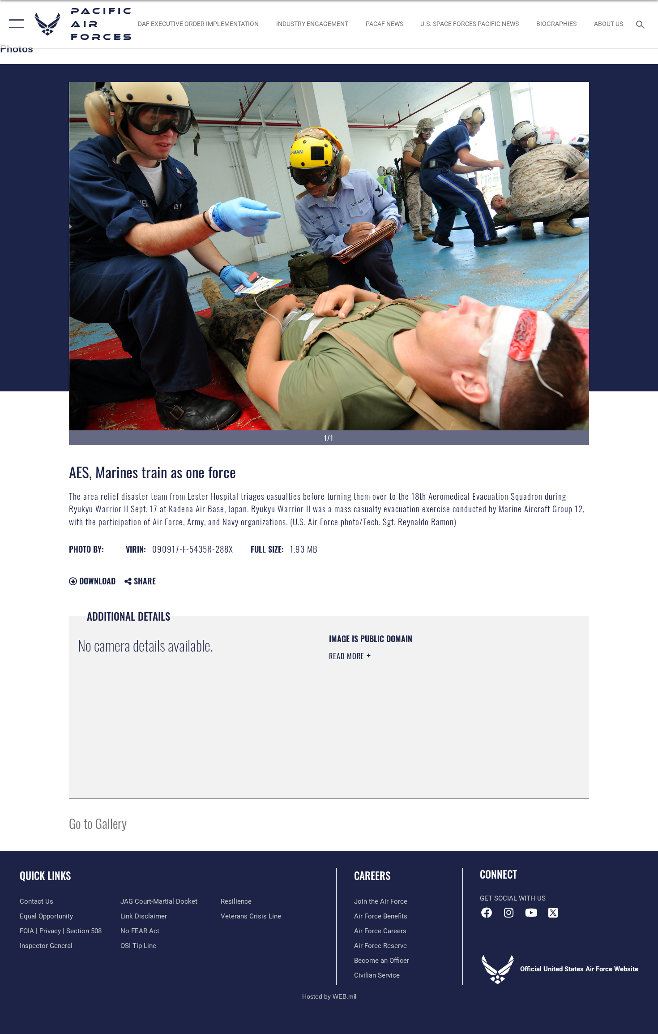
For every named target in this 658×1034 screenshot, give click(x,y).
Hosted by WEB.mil (329, 996)
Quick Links (45, 875)
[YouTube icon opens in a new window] (531, 912)
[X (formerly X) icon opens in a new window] (553, 912)
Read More (348, 656)
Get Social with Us (513, 898)
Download (96, 581)
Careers (372, 875)
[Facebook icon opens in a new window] (486, 912)
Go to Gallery (98, 822)
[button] (14, 24)
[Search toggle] (641, 24)
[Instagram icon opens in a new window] (509, 912)
